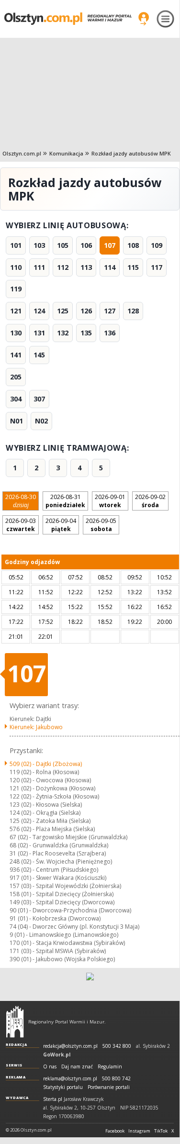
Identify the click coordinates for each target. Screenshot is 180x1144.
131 (39, 332)
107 (109, 245)
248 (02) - (61, 861)
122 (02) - (54, 796)
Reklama (16, 1077)
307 (39, 398)
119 (16, 288)
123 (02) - (46, 804)
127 (109, 310)
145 (39, 354)
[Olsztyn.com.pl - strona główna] (15, 1021)
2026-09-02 (150, 501)
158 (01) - (61, 894)
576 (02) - (52, 829)
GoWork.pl (56, 1054)
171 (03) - (58, 951)
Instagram (139, 1131)
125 (62, 310)
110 (16, 267)
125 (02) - (50, 821)
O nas (49, 1067)
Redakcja (16, 1044)
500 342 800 (116, 1046)
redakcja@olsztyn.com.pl (70, 1046)
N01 (16, 420)
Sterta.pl (52, 1099)
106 (86, 245)
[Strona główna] (68, 18)
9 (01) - (64, 935)
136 (109, 332)
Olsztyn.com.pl (21, 153)
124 (39, 310)
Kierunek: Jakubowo (36, 727)
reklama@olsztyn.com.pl (70, 1079)
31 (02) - (58, 853)
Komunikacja (66, 153)
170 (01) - (67, 943)
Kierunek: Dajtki (30, 719)
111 (39, 267)
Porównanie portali (109, 1087)
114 (109, 267)
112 (62, 267)
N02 (41, 420)
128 (133, 310)
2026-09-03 (20, 525)
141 (16, 354)
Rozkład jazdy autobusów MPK (131, 153)
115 (133, 267)
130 (16, 332)
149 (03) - (62, 902)
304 (16, 398)
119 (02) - (44, 772)
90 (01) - (70, 910)
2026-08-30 (20, 501)
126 (86, 310)
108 (133, 245)
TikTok (161, 1131)
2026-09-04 (60, 525)
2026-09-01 (110, 501)
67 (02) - (68, 837)
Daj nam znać (77, 1067)
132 (62, 332)
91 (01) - (55, 918)
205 (16, 376)
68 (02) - (59, 845)
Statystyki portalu (63, 1087)
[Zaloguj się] (143, 18)
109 (156, 245)
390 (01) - (62, 959)
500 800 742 (116, 1079)
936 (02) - (54, 870)
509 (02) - (46, 764)
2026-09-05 (101, 525)
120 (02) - (50, 780)
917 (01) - (58, 878)
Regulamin (110, 1067)
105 (62, 245)
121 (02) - (52, 788)
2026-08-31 (65, 501)
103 (39, 245)
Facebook (114, 1131)
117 (156, 267)
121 (16, 310)
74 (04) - (74, 926)
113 (86, 267)
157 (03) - (65, 886)
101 (16, 245)
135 (86, 332)
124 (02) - (45, 813)
